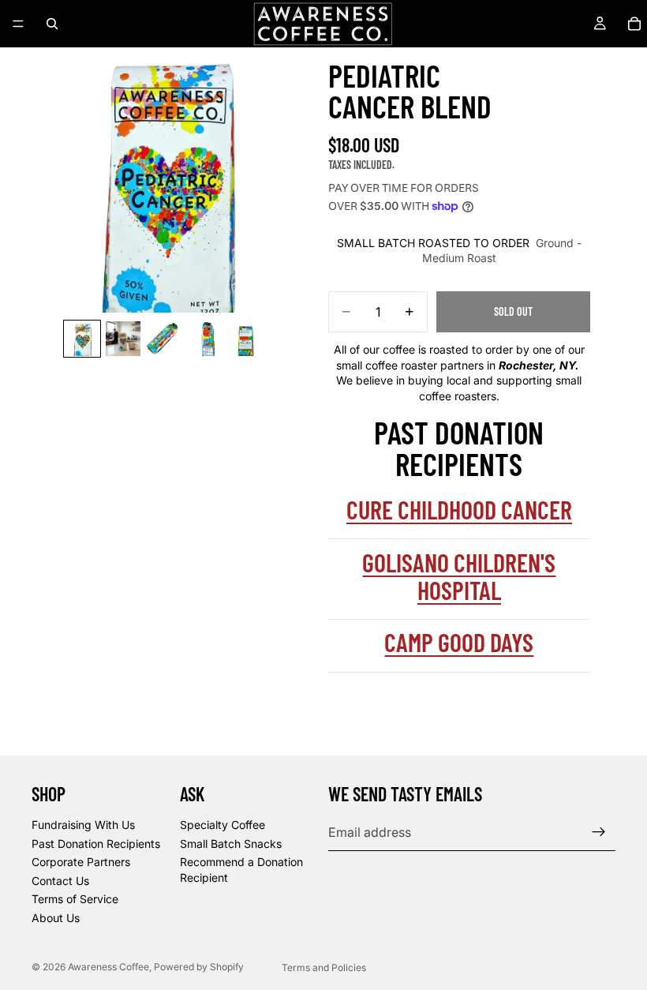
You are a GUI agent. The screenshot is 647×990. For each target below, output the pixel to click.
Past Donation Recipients (96, 842)
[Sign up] (598, 832)
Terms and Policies (324, 967)
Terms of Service (75, 899)
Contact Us (60, 880)
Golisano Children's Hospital (458, 576)
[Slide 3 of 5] (164, 338)
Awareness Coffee (108, 967)
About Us (56, 917)
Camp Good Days (458, 642)
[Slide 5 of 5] (246, 338)
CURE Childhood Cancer (459, 509)
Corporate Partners (81, 861)
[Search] (52, 23)
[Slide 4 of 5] (205, 338)
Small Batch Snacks (231, 842)
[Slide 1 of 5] (82, 338)
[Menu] (18, 24)
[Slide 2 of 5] (123, 338)
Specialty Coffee (222, 824)
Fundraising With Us (83, 824)
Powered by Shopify (199, 967)
